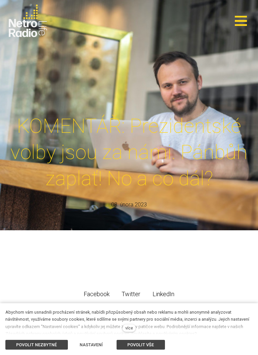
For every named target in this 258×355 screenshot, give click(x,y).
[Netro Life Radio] (28, 21)
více (129, 327)
